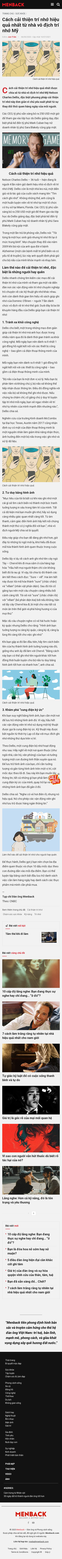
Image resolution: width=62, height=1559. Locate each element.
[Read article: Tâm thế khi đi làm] (49, 937)
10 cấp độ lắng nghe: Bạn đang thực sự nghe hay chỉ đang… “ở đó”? (29, 1238)
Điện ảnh (9, 1422)
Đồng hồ (9, 1389)
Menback (20, 1529)
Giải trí (8, 1426)
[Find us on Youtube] (33, 1522)
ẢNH (7, 1479)
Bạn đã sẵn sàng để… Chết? (27, 1281)
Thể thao (9, 1396)
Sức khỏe (20, 13)
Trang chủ (8, 13)
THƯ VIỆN (10, 1469)
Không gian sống (13, 1403)
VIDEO (8, 1474)
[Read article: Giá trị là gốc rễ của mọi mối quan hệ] (31, 1100)
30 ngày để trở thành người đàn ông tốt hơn (24, 1496)
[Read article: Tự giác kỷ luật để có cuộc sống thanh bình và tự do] (31, 1058)
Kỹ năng (28, 914)
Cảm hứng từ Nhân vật (14, 1493)
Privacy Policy (46, 1548)
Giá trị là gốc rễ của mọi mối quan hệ (27, 1118)
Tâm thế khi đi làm (16, 933)
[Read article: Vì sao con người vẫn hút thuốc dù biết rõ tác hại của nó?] (31, 1138)
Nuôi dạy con (11, 1442)
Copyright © (36, 1552)
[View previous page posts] (28, 1213)
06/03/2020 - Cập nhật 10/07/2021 (36, 37)
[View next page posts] (33, 1213)
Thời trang (10, 1360)
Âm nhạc (9, 1419)
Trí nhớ (37, 914)
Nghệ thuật (10, 1415)
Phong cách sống (13, 1383)
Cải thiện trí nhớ (34, 910)
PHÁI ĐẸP (10, 1464)
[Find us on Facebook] (28, 1522)
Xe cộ (8, 1386)
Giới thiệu (24, 1548)
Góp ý (47, 1552)
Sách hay (9, 1412)
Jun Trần (12, 37)
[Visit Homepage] (13, 4)
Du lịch (8, 1399)
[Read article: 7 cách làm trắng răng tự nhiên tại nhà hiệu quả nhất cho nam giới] (31, 1015)
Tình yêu (9, 1435)
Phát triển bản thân (14, 1455)
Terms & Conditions (19, 1552)
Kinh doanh (10, 1452)
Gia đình (9, 1432)
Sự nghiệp (10, 1448)
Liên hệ (34, 1548)
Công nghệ (10, 1393)
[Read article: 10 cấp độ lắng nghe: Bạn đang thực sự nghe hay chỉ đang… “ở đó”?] (31, 973)
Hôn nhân (9, 1439)
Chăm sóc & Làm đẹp (15, 1376)
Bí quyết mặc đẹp (13, 1363)
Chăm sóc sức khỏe (12, 914)
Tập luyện (9, 1373)
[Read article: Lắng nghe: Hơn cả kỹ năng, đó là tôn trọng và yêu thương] (31, 1180)
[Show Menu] (52, 4)
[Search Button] (58, 4)
